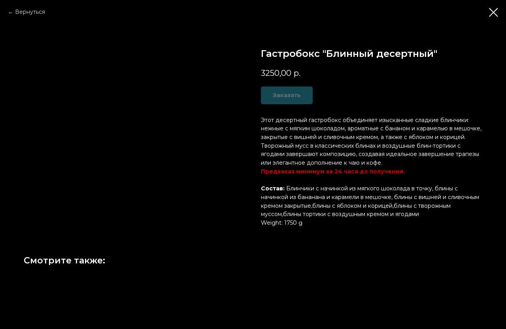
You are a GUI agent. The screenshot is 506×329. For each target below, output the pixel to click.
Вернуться (30, 11)
